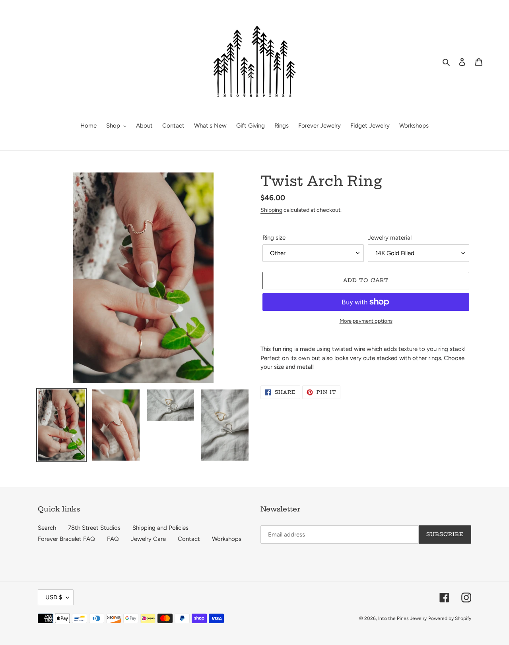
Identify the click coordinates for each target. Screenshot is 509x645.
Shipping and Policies (160, 527)
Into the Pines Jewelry (402, 618)
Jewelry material (390, 237)
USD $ (53, 597)
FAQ (113, 538)
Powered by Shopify (449, 618)
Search (47, 527)
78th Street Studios (94, 527)
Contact (189, 538)
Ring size (274, 237)
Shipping (271, 210)
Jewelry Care (148, 538)
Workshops (226, 538)
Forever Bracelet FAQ (66, 538)
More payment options (366, 321)
